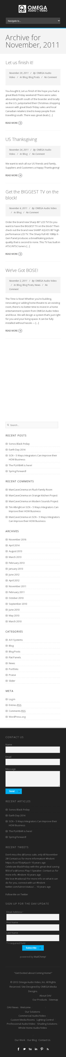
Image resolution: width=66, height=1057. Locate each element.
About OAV (45, 995)
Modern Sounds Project (45, 501)
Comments (17, 711)
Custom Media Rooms (23, 1019)
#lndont (50, 858)
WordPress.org (17, 716)
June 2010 (14, 609)
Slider (12, 680)
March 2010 (15, 621)
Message (11, 769)
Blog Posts (34, 77)
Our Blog (32, 1040)
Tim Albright (15, 507)
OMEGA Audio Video (46, 208)
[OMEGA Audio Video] (33, 13)
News (37, 285)
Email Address (14, 912)
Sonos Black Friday (19, 443)
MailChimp (39, 956)
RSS (47, 1049)
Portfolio (13, 669)
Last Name (12, 932)
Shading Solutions (47, 1023)
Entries (15, 705)
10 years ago (38, 862)
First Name (12, 922)
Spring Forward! (17, 471)
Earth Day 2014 (17, 449)
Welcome (25, 1007)
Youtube (30, 1049)
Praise (12, 675)
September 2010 (18, 603)
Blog (25, 77)
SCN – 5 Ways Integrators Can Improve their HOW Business (33, 457)
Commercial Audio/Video (32, 1015)
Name (9, 744)
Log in (12, 699)
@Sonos (26, 854)
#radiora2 (20, 878)
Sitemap (53, 999)
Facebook (18, 1049)
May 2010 (14, 615)
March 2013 (15, 557)
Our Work (20, 1040)
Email (8, 756)
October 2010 (16, 598)
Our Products (39, 999)
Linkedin (36, 1049)
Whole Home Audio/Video (32, 1027)
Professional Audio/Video (21, 1023)
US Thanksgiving (21, 139)
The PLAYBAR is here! (20, 465)
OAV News (13, 1007)
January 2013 (16, 568)
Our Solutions (32, 1011)
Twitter (24, 1049)
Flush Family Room (42, 489)
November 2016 (17, 539)
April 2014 (14, 545)
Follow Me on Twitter (17, 894)
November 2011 (17, 586)
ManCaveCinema (18, 489)
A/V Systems (16, 639)
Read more (12, 122)
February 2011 (17, 592)
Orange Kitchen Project (44, 495)
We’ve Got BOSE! (22, 270)
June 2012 (14, 574)
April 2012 (14, 580)
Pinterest (42, 1049)
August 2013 (15, 551)
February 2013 (17, 563)
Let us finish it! (19, 62)
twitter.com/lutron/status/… (21, 886)
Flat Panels (15, 657)
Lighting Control (45, 1019)
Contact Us (44, 1040)
